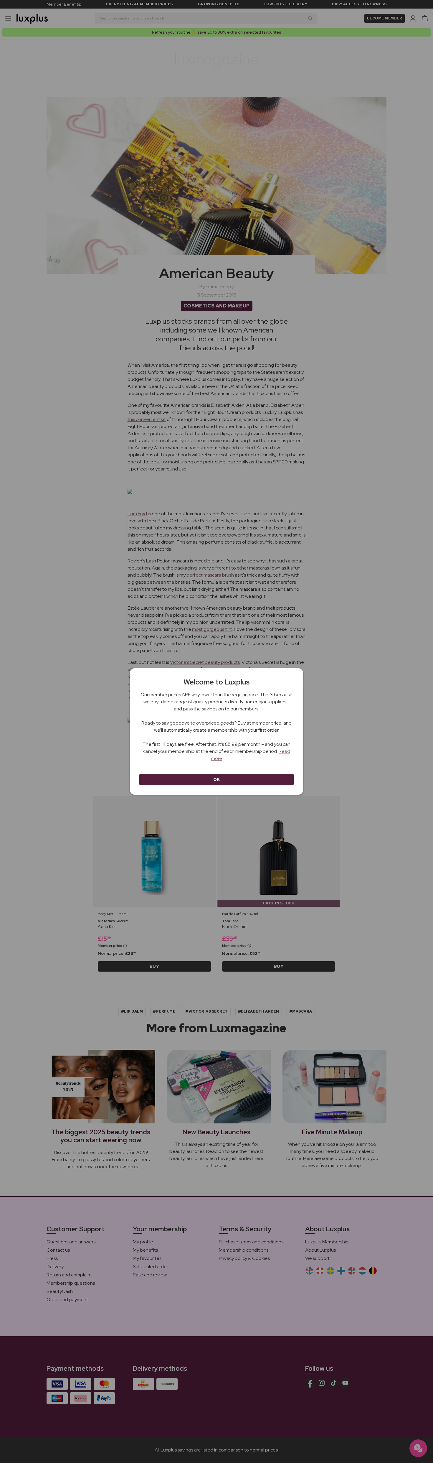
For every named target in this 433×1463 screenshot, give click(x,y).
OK (216, 779)
